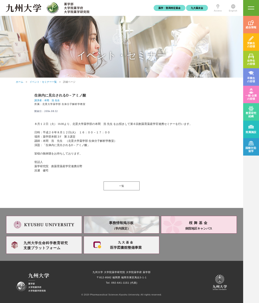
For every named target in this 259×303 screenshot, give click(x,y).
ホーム (19, 81)
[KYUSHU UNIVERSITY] (44, 225)
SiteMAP (251, 8)
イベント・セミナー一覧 (43, 81)
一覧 (121, 185)
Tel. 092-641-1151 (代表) (121, 282)
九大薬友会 (197, 8)
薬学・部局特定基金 (169, 8)
